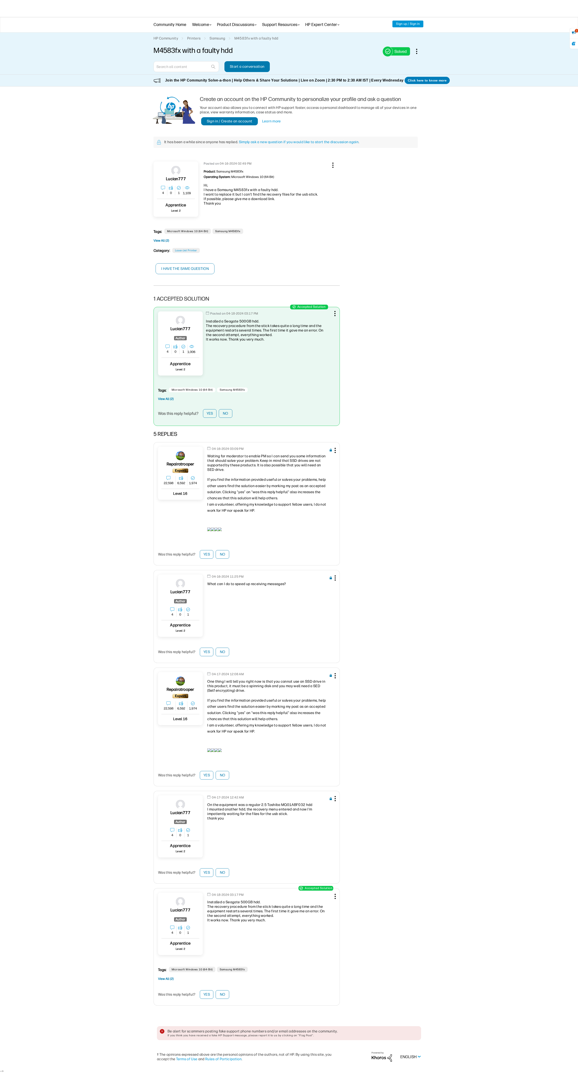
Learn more (271, 121)
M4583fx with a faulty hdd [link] (256, 38)
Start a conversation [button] (247, 66)
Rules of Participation (223, 1059)
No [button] (225, 413)
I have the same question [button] (185, 268)
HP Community (166, 38)
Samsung (217, 38)
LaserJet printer (186, 250)
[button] (332, 164)
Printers (194, 38)
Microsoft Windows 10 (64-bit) (187, 231)
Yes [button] (210, 413)
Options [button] (419, 51)
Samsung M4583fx (227, 231)
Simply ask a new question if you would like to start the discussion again (299, 142)
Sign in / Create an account (229, 121)
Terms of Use (187, 1059)
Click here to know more (427, 80)
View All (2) (161, 241)
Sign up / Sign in (408, 24)
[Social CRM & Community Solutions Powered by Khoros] (382, 1056)
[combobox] (186, 66)
